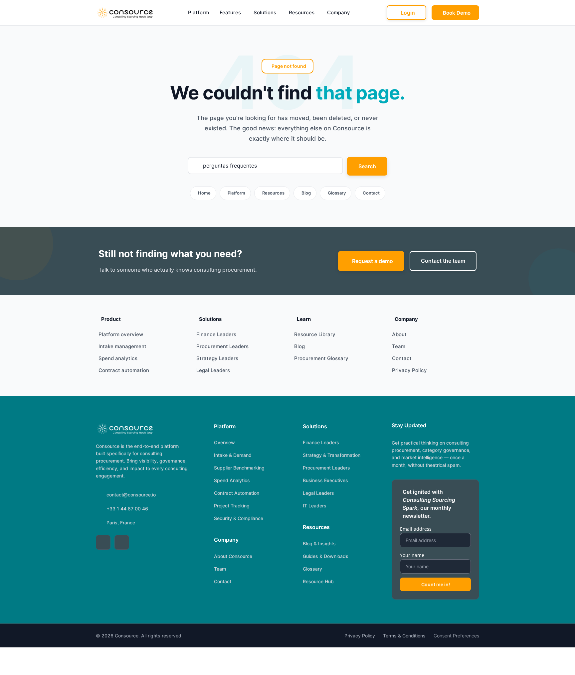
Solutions (265, 12)
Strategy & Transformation (331, 455)
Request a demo (372, 261)
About (399, 334)
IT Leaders (314, 505)
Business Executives (325, 480)
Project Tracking (232, 505)
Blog (306, 193)
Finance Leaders (216, 334)
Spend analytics (117, 358)
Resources (301, 12)
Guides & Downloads (325, 556)
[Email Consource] (121, 542)
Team (398, 346)
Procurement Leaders (222, 346)
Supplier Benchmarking (239, 468)
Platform (198, 12)
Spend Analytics (232, 480)
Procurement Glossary (321, 358)
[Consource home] (124, 13)
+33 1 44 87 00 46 (127, 508)
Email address (416, 529)
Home (204, 193)
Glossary (337, 193)
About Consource (233, 556)
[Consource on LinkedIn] (103, 542)
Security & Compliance (238, 518)
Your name (412, 555)
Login (408, 12)
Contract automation (123, 370)
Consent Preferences (456, 635)
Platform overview (120, 334)
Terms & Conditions (404, 635)
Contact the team (443, 260)
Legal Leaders (213, 370)
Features (230, 12)
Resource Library (314, 334)
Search (367, 166)
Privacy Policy (409, 370)
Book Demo (457, 13)
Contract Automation (236, 493)
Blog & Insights (319, 543)
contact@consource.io (131, 494)
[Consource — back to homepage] (124, 429)
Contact (371, 193)
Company (338, 12)
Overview (224, 442)
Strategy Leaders (217, 358)
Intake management (122, 346)
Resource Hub (318, 581)
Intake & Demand (233, 455)
